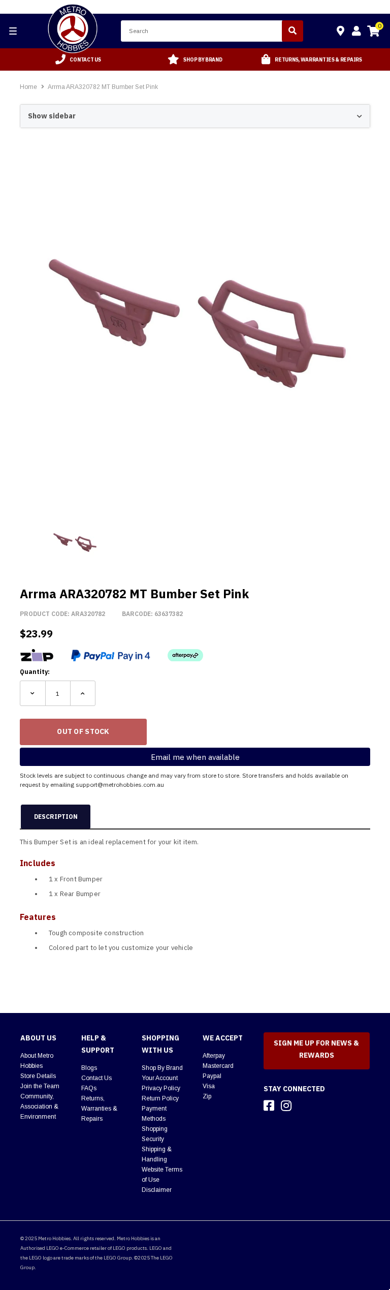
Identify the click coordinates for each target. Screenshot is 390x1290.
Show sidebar (52, 115)
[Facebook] (269, 1105)
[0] (373, 32)
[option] (78, 59)
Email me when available (195, 757)
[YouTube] (304, 1105)
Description (56, 816)
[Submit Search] (292, 31)
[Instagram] (286, 1105)
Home (28, 86)
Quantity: (35, 671)
